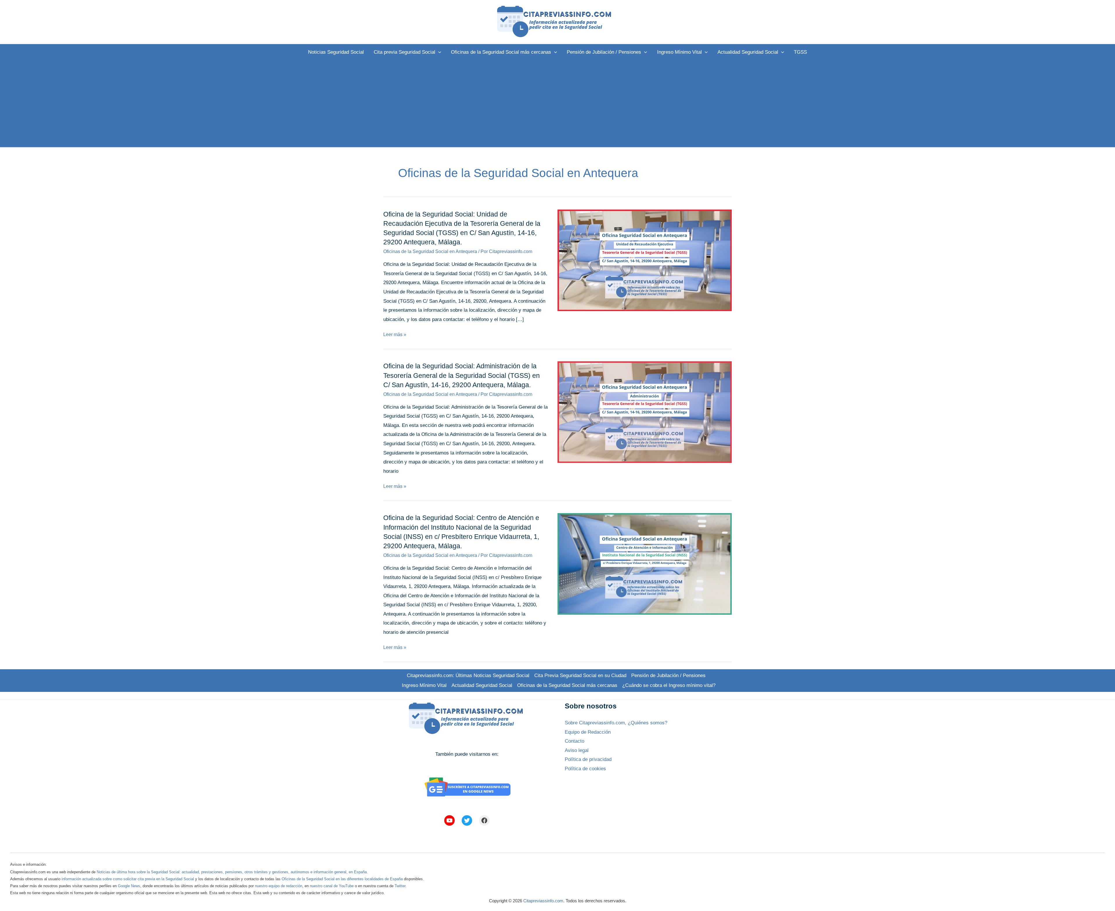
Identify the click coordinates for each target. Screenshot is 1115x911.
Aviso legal (577, 750)
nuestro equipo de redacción (278, 886)
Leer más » (394, 334)
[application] (438, 52)
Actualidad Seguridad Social (482, 685)
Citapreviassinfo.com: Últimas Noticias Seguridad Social (468, 675)
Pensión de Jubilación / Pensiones (668, 675)
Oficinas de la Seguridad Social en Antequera (430, 251)
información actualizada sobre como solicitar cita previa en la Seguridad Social (128, 879)
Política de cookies (585, 768)
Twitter (400, 886)
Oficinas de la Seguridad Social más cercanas (567, 685)
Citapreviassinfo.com (543, 900)
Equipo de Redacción (588, 732)
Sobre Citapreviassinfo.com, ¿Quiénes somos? (616, 723)
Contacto (574, 741)
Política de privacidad (588, 759)
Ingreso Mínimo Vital (424, 685)
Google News (129, 886)
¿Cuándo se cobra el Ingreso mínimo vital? (668, 685)
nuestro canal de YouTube (332, 886)
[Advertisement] (557, 103)
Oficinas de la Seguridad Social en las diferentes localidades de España (342, 879)
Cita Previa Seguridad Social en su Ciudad (580, 675)
